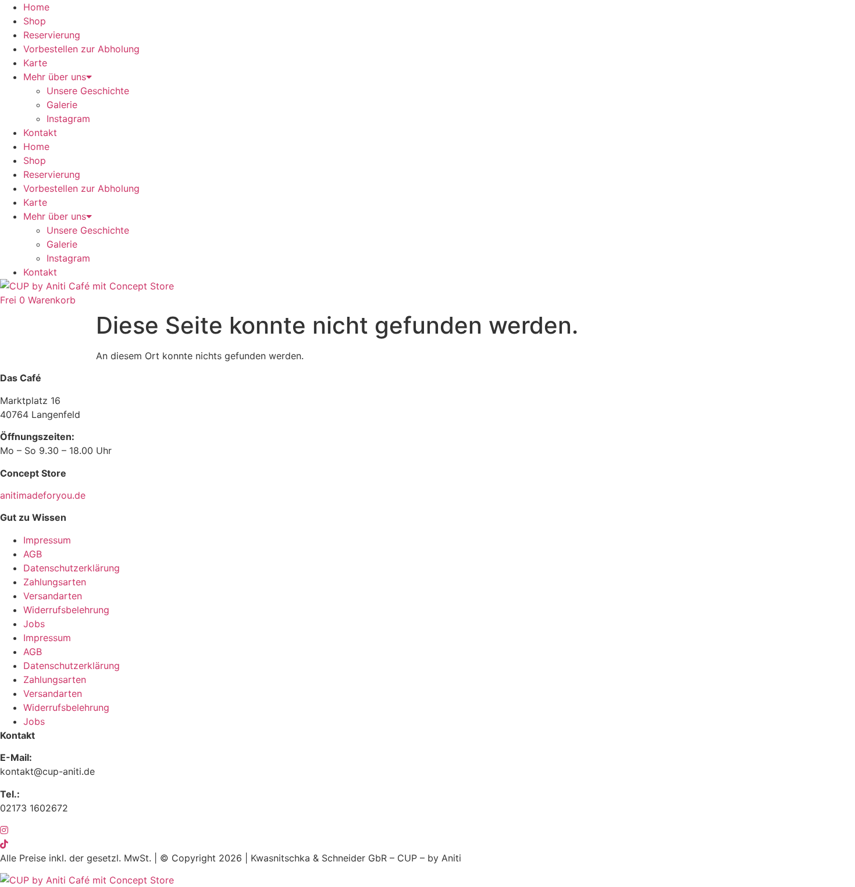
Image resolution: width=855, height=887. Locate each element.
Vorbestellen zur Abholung (81, 49)
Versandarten (52, 596)
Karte (35, 63)
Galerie (62, 104)
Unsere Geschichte (88, 90)
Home (36, 7)
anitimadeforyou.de (43, 495)
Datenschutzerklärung (71, 568)
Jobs (34, 624)
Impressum (47, 540)
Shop (34, 21)
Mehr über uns (54, 77)
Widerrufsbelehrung (66, 610)
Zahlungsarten (54, 582)
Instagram (68, 118)
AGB (32, 554)
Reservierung (51, 35)
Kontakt (40, 132)
